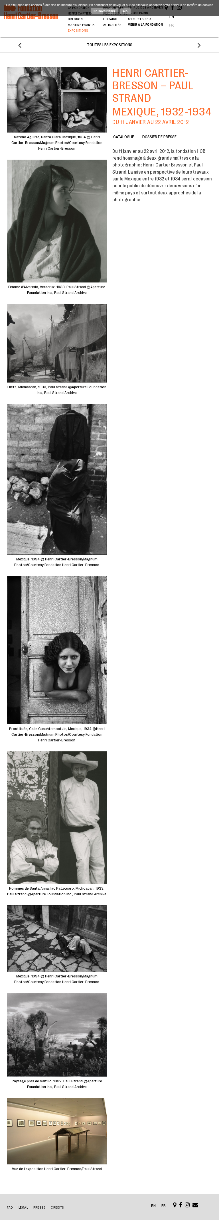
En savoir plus (104, 11)
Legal (23, 1207)
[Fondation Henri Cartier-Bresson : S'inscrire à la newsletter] (195, 1206)
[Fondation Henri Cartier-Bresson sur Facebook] (180, 1206)
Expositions (78, 30)
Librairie (110, 19)
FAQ (10, 1207)
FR (171, 25)
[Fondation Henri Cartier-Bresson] (31, 19)
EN (171, 17)
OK (125, 11)
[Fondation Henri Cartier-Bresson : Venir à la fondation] (175, 1206)
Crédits (57, 1207)
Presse (39, 1207)
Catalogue (123, 137)
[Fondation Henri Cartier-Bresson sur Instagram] (187, 1206)
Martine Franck (81, 25)
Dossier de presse (159, 137)
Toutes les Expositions (109, 44)
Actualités (112, 25)
